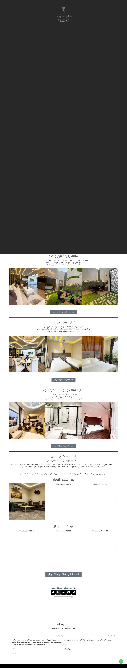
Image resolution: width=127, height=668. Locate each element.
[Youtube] (68, 592)
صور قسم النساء (63, 479)
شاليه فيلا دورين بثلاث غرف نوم (63, 390)
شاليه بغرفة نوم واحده (64, 256)
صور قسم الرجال (63, 526)
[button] (11, 286)
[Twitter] (73, 592)
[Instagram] (58, 592)
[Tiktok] (53, 592)
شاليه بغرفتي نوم (63, 322)
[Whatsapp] (63, 592)
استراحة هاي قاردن (63, 456)
